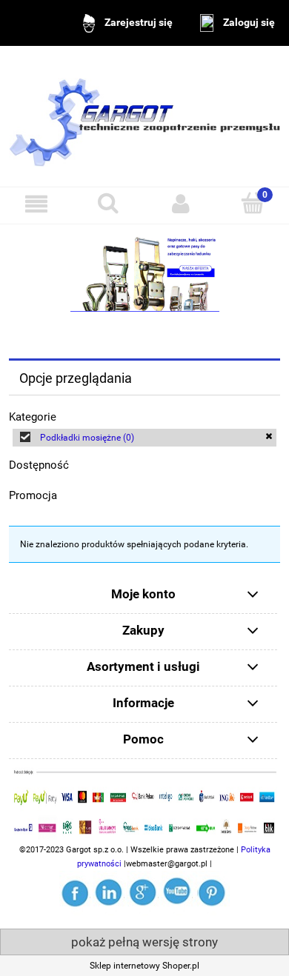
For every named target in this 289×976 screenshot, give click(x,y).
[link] (144, 438)
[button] (36, 203)
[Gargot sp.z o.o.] (76, 892)
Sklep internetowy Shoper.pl (144, 965)
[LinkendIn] (110, 892)
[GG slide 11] (144, 273)
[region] (144, 273)
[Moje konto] (180, 203)
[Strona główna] (144, 116)
